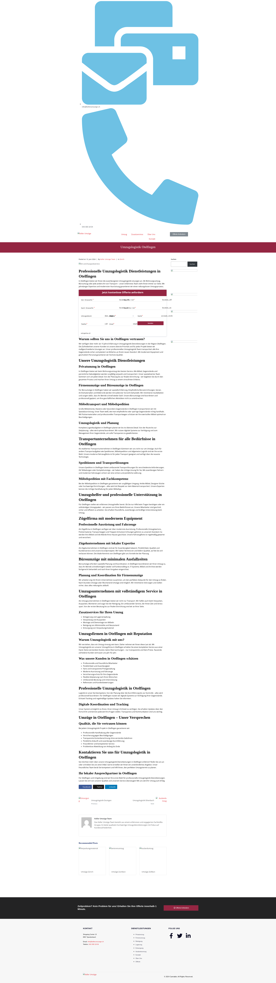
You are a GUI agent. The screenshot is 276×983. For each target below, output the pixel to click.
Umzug (124, 234)
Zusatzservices (137, 234)
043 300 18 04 (94, 944)
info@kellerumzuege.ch (96, 941)
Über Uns (151, 234)
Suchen (173, 259)
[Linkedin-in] (188, 935)
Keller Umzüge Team (107, 259)
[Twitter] (179, 935)
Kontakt (152, 239)
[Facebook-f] (171, 935)
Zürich (122, 259)
